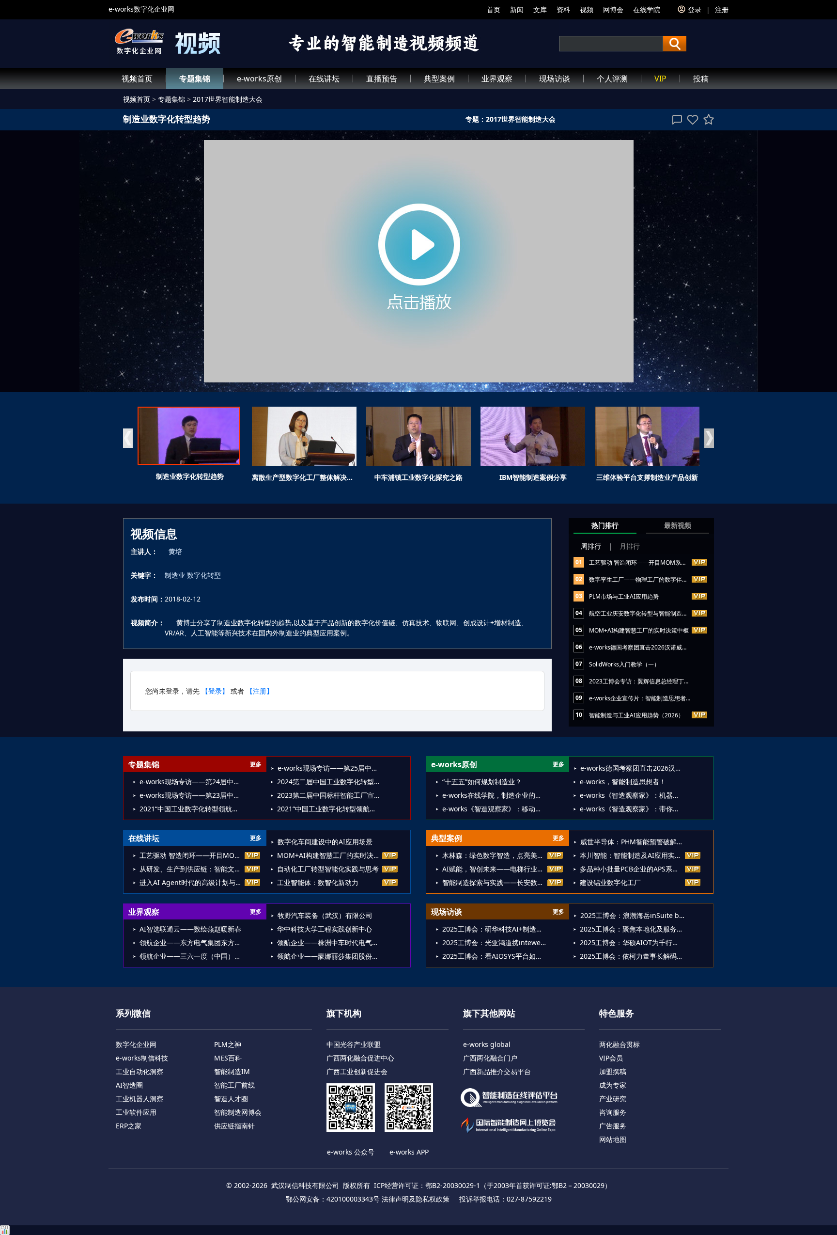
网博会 (613, 9)
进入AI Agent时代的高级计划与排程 (192, 882)
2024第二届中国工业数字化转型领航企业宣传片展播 (329, 781)
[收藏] (708, 119)
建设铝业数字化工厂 (610, 882)
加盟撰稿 (612, 1071)
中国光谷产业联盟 (353, 1044)
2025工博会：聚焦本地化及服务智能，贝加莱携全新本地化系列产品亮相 (632, 929)
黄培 (175, 551)
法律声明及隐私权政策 (416, 1198)
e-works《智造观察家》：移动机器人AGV (494, 808)
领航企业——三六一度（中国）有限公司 (192, 956)
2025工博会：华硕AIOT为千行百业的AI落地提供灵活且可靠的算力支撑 (632, 942)
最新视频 (677, 525)
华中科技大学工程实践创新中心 (324, 929)
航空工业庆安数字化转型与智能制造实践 (641, 613)
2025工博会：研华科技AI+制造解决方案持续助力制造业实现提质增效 (494, 929)
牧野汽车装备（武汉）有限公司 (325, 915)
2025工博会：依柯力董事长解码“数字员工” (632, 956)
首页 (493, 9)
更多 (256, 764)
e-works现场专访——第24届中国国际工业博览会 (192, 781)
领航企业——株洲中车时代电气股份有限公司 (329, 942)
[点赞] (692, 120)
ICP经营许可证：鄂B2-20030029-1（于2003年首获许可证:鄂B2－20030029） (492, 1185)
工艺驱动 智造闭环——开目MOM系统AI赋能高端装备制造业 (667, 562)
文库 (540, 9)
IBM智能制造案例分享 (533, 477)
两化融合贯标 (619, 1044)
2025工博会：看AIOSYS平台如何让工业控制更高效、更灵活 (494, 956)
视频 (586, 9)
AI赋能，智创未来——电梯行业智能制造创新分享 (494, 868)
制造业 (175, 575)
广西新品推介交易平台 (497, 1071)
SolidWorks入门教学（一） (624, 664)
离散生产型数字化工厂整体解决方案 (306, 477)
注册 (721, 9)
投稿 (701, 78)
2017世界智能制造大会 (228, 99)
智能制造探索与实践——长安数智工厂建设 (494, 882)
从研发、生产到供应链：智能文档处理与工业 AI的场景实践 (192, 868)
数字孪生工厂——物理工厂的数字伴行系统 (644, 579)
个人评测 (612, 78)
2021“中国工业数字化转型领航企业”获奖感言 (329, 808)
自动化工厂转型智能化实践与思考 (328, 868)
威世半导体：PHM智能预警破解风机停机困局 (632, 841)
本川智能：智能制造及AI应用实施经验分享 (632, 855)
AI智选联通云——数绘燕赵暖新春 (190, 929)
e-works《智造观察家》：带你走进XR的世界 (632, 808)
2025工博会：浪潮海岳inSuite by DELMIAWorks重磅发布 (632, 915)
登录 (694, 9)
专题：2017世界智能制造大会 (510, 119)
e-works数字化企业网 (141, 9)
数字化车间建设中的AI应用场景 (325, 841)
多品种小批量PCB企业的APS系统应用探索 (632, 868)
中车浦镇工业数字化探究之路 (418, 477)
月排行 (630, 546)
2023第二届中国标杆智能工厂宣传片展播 (329, 795)
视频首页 (137, 78)
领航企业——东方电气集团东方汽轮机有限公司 (192, 942)
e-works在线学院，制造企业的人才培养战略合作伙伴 (494, 795)
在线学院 (646, 9)
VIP (660, 78)
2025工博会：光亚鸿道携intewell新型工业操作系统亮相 (494, 942)
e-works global (487, 1044)
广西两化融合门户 (490, 1057)
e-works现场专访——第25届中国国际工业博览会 (330, 768)
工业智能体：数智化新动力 (317, 882)
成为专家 (612, 1085)
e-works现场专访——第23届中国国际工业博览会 (192, 795)
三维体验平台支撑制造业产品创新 (647, 477)
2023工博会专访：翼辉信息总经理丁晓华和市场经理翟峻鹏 (665, 681)
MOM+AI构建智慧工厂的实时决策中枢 (639, 630)
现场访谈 (554, 78)
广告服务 (612, 1125)
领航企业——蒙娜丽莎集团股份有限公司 (329, 956)
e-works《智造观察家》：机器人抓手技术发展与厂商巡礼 (632, 795)
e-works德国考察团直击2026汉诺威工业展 (644, 647)
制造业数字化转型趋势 (190, 476)
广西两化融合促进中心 (360, 1057)
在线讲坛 (324, 78)
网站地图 (612, 1139)
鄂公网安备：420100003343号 (333, 1198)
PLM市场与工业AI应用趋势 (624, 596)
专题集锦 (194, 78)
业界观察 (496, 78)
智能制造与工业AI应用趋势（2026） (636, 715)
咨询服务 (612, 1112)
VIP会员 (611, 1057)
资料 (563, 9)
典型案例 (439, 78)
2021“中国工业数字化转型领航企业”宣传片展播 (192, 808)
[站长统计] (418, 1230)
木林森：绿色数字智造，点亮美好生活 (494, 855)
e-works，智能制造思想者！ (623, 781)
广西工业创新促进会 (357, 1071)
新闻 (517, 9)
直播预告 (381, 78)
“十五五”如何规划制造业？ (482, 781)
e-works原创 (259, 78)
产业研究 (612, 1098)
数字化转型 (204, 575)
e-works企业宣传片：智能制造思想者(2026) (646, 698)
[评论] (677, 120)
